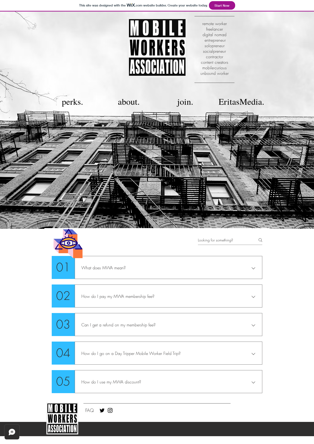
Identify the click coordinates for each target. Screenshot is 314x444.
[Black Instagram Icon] (110, 410)
